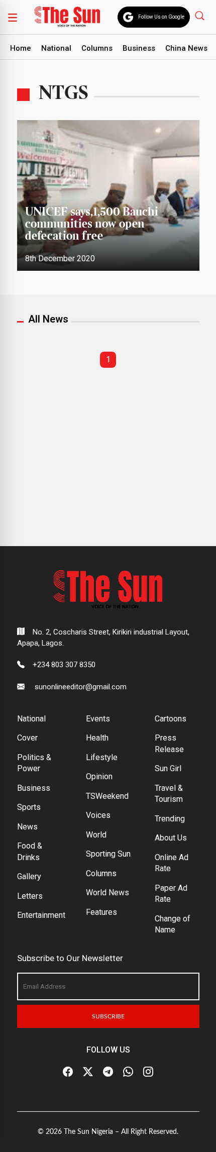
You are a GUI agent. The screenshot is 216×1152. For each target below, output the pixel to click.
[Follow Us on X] (88, 1072)
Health (97, 738)
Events (98, 718)
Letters (30, 896)
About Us (171, 838)
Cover (27, 738)
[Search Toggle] (200, 15)
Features (101, 912)
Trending (170, 818)
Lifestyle (102, 757)
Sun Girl (168, 768)
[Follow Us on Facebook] (68, 1072)
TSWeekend (107, 796)
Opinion (99, 776)
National (56, 48)
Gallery (29, 876)
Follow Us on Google (161, 17)
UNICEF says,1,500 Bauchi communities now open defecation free (91, 224)
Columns (97, 48)
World (96, 835)
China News (186, 48)
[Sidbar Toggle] (12, 17)
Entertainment (41, 915)
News (27, 826)
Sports (29, 807)
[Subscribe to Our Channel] (108, 1072)
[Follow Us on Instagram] (148, 1072)
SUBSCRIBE (108, 1016)
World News (107, 892)
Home (20, 48)
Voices (98, 815)
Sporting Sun (108, 854)
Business (139, 48)
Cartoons (170, 718)
